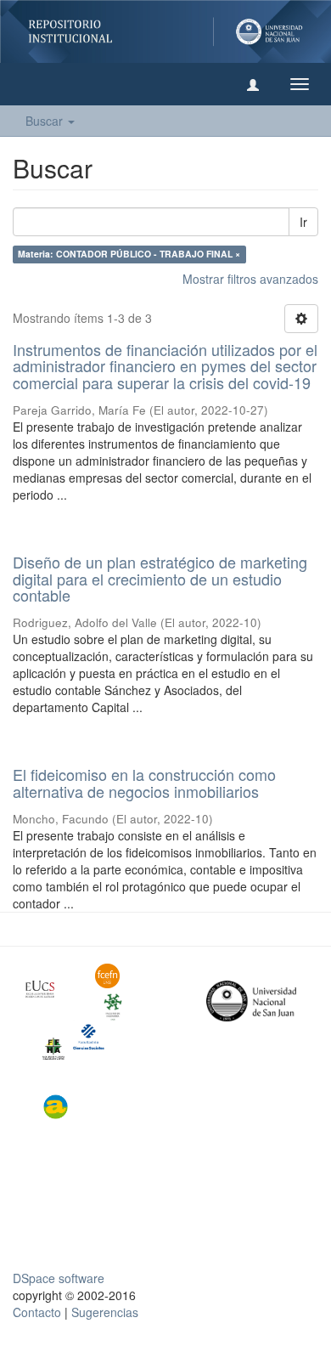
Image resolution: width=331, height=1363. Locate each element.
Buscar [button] (45, 120)
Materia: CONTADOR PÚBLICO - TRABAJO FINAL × (129, 254)
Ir (303, 221)
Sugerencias (104, 1312)
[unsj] (47, 989)
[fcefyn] (117, 976)
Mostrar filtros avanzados (250, 278)
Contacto (37, 1312)
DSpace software (58, 1278)
